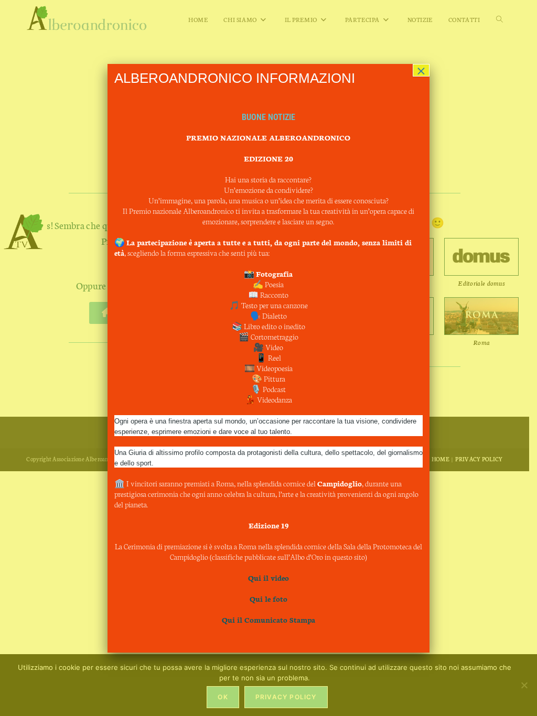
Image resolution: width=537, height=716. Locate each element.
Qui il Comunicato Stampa (268, 619)
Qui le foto (268, 598)
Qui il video (268, 577)
